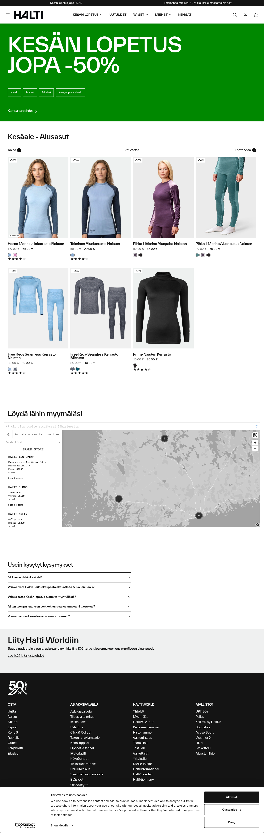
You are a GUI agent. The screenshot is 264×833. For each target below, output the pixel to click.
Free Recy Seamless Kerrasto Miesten (94, 356)
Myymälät (140, 716)
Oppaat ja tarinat (82, 748)
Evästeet (76, 779)
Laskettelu (203, 748)
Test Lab (139, 748)
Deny (231, 822)
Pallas (200, 716)
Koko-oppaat (79, 743)
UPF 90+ (202, 711)
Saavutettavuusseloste (86, 774)
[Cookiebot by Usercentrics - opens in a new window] (25, 825)
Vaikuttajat (140, 753)
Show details (59, 825)
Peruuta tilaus (80, 769)
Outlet (12, 743)
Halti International (146, 769)
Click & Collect (80, 732)
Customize (229, 809)
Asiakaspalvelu (81, 711)
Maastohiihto (205, 753)
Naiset (30, 92)
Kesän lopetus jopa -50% (66, 3)
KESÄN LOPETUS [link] (86, 14)
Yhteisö (138, 711)
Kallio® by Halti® (208, 722)
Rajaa (12, 150)
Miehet (46, 92)
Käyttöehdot (79, 758)
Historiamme (142, 732)
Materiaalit (78, 753)
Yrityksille (139, 758)
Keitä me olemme (145, 727)
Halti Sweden (142, 774)
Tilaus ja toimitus (82, 716)
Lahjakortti (15, 748)
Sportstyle (203, 727)
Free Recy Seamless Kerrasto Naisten (32, 356)
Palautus (76, 727)
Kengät (13, 732)
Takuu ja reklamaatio (85, 737)
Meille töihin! (142, 764)
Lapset (12, 727)
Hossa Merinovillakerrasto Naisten (36, 244)
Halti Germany (143, 779)
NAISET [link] (138, 14)
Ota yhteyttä (79, 785)
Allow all (232, 797)
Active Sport (205, 732)
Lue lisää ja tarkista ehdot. (26, 655)
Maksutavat (79, 722)
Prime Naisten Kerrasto (152, 354)
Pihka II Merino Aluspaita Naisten (160, 244)
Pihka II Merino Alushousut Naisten (224, 244)
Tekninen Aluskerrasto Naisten (95, 244)
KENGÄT (184, 14)
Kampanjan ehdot (20, 110)
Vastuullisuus (142, 737)
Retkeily (13, 737)
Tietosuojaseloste (83, 764)
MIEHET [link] (161, 14)
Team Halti (140, 743)
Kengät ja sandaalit (70, 92)
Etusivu (13, 753)
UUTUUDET (117, 14)
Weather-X (203, 737)
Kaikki (14, 92)
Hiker (199, 743)
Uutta (12, 711)
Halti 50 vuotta (143, 722)
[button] (7, 14)
